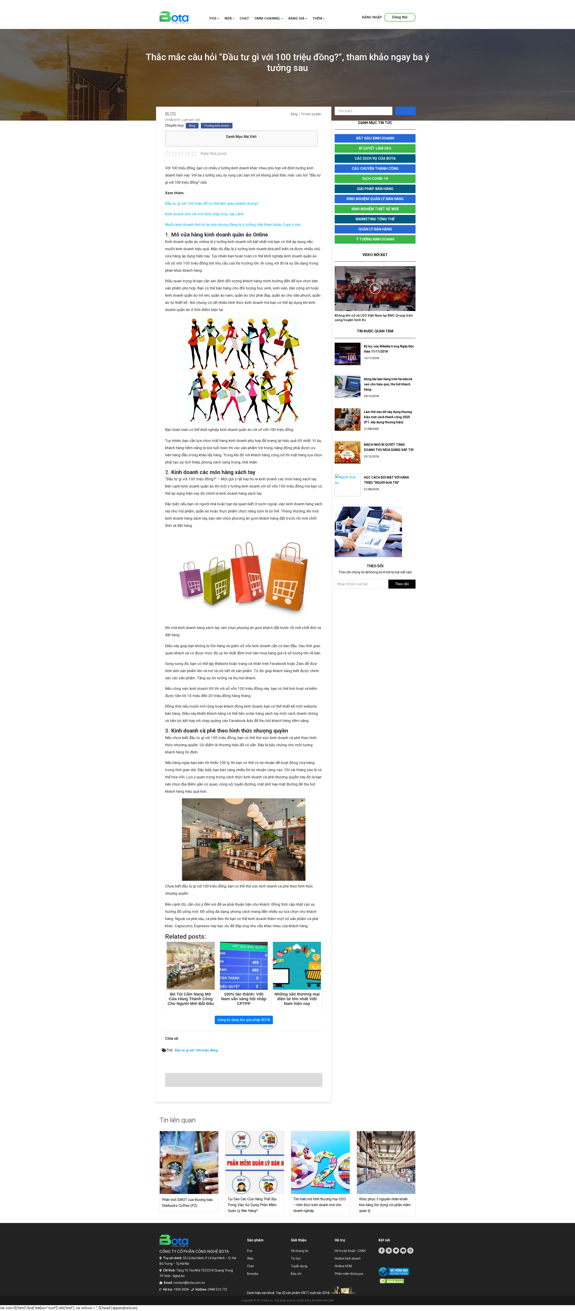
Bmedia (252, 1274)
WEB (228, 18)
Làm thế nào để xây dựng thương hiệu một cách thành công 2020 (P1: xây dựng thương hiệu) (388, 412)
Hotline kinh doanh (348, 1258)
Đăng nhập (372, 17)
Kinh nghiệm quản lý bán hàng (375, 199)
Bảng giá (296, 18)
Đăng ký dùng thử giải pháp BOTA (244, 1020)
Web (250, 1258)
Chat (250, 1266)
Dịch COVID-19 (375, 179)
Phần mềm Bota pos (349, 1274)
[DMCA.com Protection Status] (398, 1280)
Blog (294, 114)
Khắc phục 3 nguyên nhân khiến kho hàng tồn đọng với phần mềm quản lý (385, 1205)
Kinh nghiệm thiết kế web (375, 209)
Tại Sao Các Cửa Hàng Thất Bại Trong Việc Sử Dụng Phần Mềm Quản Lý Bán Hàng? (252, 1205)
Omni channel (267, 18)
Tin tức (296, 1258)
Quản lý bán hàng (375, 229)
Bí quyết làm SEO (375, 148)
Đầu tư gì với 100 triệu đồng (196, 1050)
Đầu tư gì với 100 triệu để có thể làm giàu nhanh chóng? (212, 203)
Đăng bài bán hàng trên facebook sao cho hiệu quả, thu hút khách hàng (388, 380)
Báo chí (296, 1274)
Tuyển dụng (299, 1266)
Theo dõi (402, 579)
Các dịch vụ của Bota (375, 158)
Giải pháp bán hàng (375, 189)
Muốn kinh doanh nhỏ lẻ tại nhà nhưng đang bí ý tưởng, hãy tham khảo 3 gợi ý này (233, 224)
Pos (213, 18)
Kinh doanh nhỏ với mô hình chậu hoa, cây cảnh (204, 214)
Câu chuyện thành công (375, 168)
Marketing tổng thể (375, 219)
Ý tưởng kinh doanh (216, 125)
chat (244, 18)
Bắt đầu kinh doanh (375, 138)
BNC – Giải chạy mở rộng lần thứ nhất (364, 315)
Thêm (317, 18)
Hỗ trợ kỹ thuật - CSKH (350, 1251)
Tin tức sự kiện (311, 114)
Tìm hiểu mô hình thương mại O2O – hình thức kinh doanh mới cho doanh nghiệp (319, 1205)
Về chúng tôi (299, 1251)
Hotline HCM (343, 1266)
